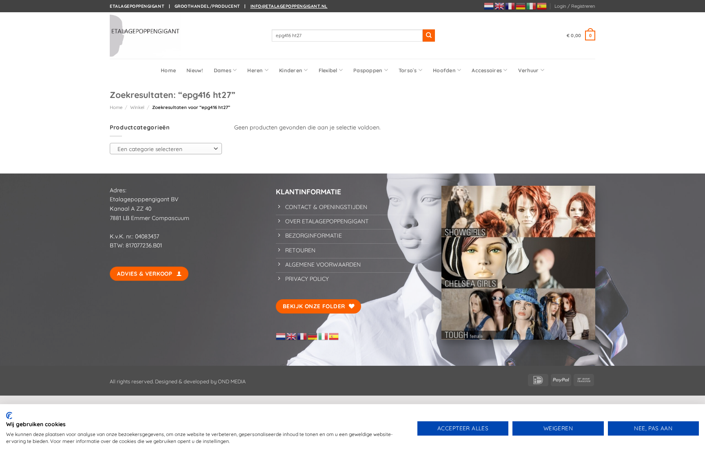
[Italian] (531, 6)
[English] (499, 6)
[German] (521, 6)
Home (168, 70)
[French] (510, 6)
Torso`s (408, 70)
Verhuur (528, 70)
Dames (222, 70)
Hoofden (444, 70)
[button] (574, 6)
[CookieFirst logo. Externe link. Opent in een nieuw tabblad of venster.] (9, 415)
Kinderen (290, 70)
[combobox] (166, 148)
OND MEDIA (231, 381)
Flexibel (328, 70)
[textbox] (164, 149)
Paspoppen (367, 70)
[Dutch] (489, 6)
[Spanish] (542, 6)
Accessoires (487, 70)
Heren (255, 70)
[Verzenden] (429, 35)
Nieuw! (194, 70)
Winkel (137, 107)
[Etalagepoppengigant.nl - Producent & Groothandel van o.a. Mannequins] (150, 35)
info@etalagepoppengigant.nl (289, 6)
